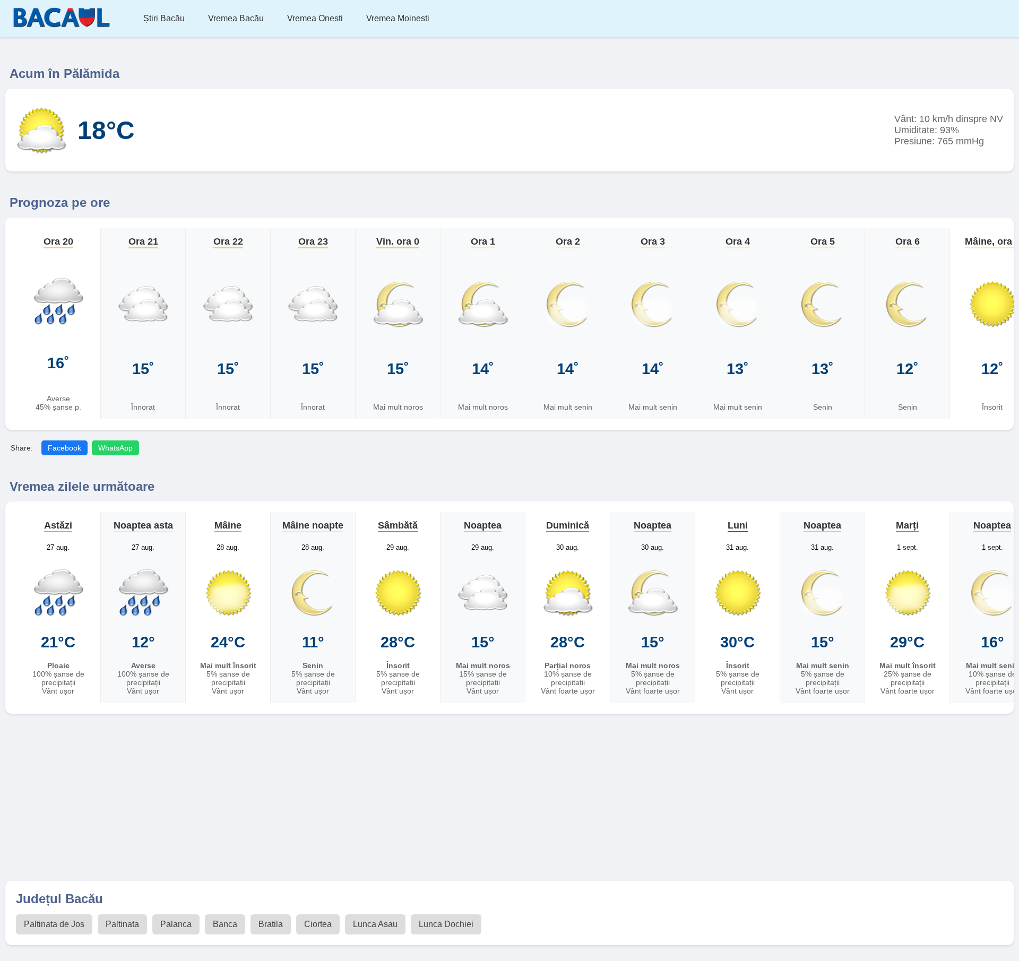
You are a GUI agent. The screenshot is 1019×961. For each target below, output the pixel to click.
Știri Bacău (164, 18)
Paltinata (122, 924)
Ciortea (318, 924)
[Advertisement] (509, 798)
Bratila (270, 924)
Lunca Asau (375, 924)
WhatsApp (115, 448)
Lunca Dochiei (446, 924)
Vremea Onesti (315, 18)
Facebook (64, 448)
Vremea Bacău (236, 18)
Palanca (176, 924)
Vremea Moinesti (397, 18)
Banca (225, 924)
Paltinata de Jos (54, 924)
